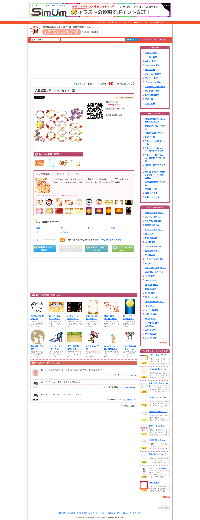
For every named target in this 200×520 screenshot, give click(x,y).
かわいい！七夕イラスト (155, 127)
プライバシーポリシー (97, 513)
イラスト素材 (151, 57)
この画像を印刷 (123, 248)
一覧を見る (163, 342)
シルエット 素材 (152, 65)
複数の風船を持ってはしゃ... (129, 347)
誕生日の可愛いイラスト (155, 183)
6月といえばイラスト (154, 133)
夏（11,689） (151, 255)
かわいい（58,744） (154, 212)
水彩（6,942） (151, 314)
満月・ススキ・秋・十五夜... (129, 317)
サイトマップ (134, 513)
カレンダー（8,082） (154, 301)
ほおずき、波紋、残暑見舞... (110, 347)
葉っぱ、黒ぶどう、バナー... (55, 317)
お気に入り (125, 97)
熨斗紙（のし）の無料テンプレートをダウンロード (155, 175)
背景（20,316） (152, 238)
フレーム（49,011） (154, 217)
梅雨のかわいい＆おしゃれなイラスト (155, 120)
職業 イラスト (151, 193)
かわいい (65, 232)
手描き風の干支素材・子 (37, 347)
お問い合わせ (122, 513)
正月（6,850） (151, 330)
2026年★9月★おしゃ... (158, 369)
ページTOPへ (164, 507)
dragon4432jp (126, 387)
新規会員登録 (156, 22)
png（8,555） (151, 284)
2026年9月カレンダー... (158, 398)
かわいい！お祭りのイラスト (155, 142)
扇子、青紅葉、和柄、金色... (74, 347)
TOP (109, 22)
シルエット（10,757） (155, 267)
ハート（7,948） (152, 310)
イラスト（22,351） (154, 229)
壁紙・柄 (149, 99)
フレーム (90, 228)
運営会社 (111, 513)
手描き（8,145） (152, 297)
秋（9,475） (150, 276)
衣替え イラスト (152, 197)
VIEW (144, 363)
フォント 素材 (151, 78)
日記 (130, 22)
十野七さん (60, 174)
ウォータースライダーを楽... (55, 347)
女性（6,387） (151, 338)
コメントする (73, 174)
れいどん (128, 375)
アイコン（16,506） (154, 246)
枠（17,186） (151, 242)
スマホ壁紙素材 (152, 95)
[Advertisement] (13, 69)
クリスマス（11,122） (155, 259)
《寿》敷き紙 (154, 483)
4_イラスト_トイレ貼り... (159, 468)
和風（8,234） (151, 289)
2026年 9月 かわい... (157, 440)
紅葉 (38, 228)
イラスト (116, 22)
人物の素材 (150, 103)
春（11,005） (151, 263)
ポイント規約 (82, 513)
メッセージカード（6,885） (153, 324)
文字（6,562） (151, 334)
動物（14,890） (152, 250)
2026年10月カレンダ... (158, 412)
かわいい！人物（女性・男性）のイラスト (155, 149)
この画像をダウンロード (45, 248)
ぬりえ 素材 (150, 61)
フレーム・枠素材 (153, 74)
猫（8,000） (150, 306)
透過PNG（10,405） (154, 272)
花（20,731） (151, 234)
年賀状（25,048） (153, 225)
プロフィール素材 (153, 82)
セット (39, 232)
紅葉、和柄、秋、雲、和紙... (110, 317)
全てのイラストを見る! (155, 39)
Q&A (124, 22)
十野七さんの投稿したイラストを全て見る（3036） (57, 195)
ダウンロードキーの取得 (110, 240)
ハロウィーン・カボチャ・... (74, 317)
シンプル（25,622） (154, 221)
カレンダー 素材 (152, 91)
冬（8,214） (150, 293)
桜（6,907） (150, 318)
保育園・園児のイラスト (155, 166)
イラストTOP (151, 52)
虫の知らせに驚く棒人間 (37, 317)
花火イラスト (151, 137)
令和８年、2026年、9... (158, 454)
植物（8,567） (151, 280)
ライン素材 (150, 69)
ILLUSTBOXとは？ (141, 22)
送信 (62, 240)
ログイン (166, 22)
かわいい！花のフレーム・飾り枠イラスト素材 (155, 158)
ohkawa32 (127, 400)
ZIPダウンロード (96, 248)
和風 (113, 228)
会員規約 (71, 513)
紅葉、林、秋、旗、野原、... (92, 317)
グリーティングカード (155, 86)
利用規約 (62, 513)
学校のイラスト (152, 189)
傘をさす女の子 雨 (93, 347)
